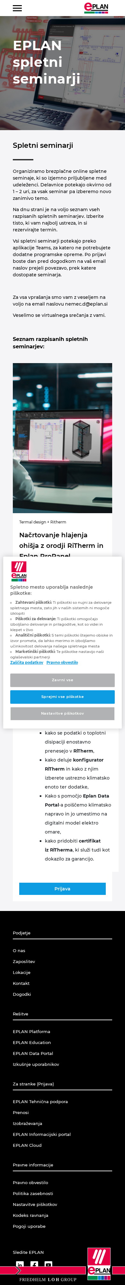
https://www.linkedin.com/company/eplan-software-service (20, 1265)
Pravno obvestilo (62, 663)
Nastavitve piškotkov (62, 713)
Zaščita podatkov (26, 663)
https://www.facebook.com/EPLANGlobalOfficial (34, 1265)
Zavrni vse (62, 680)
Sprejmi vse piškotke (62, 697)
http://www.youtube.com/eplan (48, 1265)
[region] (62, 643)
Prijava (62, 889)
